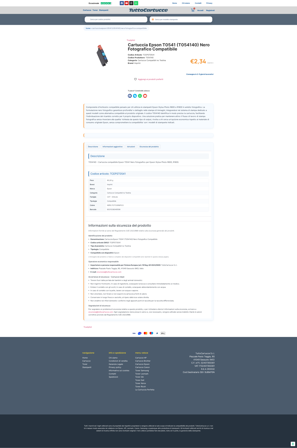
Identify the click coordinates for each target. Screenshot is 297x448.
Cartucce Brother (142, 361)
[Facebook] (122, 3)
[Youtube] (126, 3)
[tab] (93, 146)
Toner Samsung (142, 370)
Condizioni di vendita (118, 361)
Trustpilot (131, 40)
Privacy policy (115, 367)
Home (174, 3)
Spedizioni (113, 377)
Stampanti (103, 10)
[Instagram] (131, 3)
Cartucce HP (141, 358)
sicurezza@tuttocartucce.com (109, 272)
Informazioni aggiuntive (113, 147)
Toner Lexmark (141, 374)
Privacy (209, 3)
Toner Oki (139, 377)
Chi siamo (186, 3)
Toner (95, 10)
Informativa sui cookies (119, 370)
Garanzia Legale (116, 364)
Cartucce (87, 10)
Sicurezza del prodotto (149, 147)
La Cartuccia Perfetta (144, 389)
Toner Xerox (140, 383)
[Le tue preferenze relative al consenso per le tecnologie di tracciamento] (293, 444)
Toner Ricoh (140, 386)
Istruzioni (131, 147)
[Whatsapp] (136, 3)
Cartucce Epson (142, 364)
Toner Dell (139, 380)
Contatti (198, 3)
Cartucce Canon (142, 367)
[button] (130, 96)
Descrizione (93, 147)
